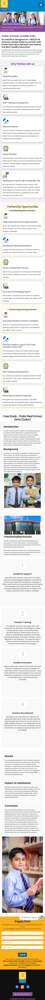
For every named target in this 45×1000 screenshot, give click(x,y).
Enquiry (11, 30)
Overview (4, 27)
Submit (22, 955)
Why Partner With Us (13, 27)
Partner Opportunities (25, 27)
